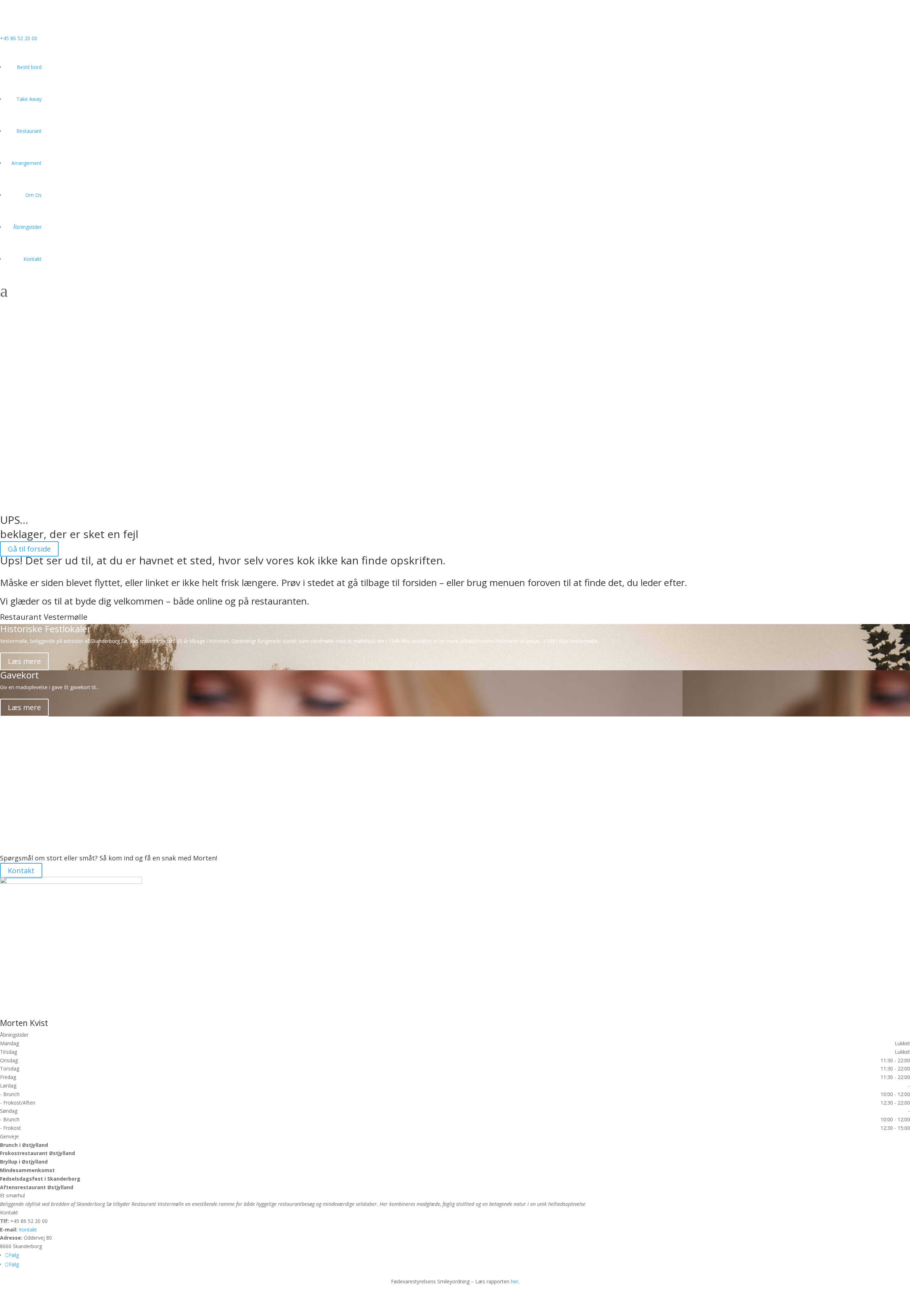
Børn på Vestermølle (43, 767)
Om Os (33, 195)
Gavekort (19, 675)
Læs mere (24, 661)
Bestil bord (29, 67)
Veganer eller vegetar (45, 721)
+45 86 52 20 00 (18, 38)
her (514, 1281)
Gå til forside (29, 549)
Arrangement (26, 163)
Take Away (29, 99)
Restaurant (29, 131)
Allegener (19, 813)
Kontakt (32, 259)
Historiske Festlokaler (45, 628)
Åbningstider (27, 227)
